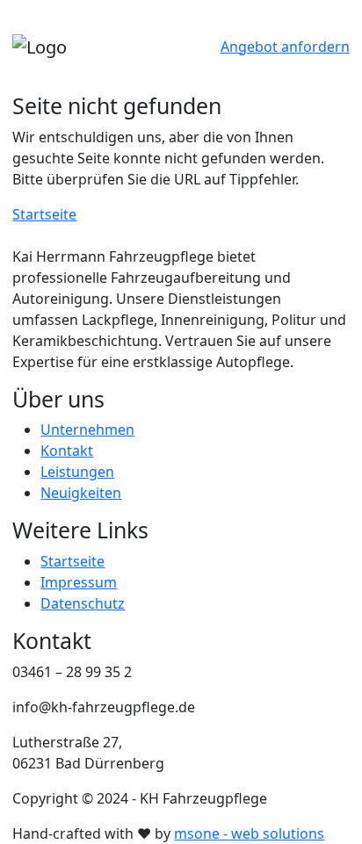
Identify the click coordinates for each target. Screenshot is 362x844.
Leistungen (77, 471)
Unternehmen (87, 429)
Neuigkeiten (80, 492)
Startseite (44, 214)
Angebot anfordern (285, 46)
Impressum (78, 582)
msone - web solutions (249, 833)
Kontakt (66, 450)
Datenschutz (82, 603)
